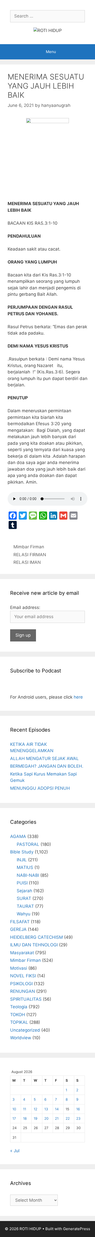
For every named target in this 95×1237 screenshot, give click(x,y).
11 (24, 1109)
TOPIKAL (19, 1022)
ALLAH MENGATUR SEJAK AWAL (44, 758)
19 (35, 1118)
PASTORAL (28, 844)
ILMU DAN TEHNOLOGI (34, 944)
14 (57, 1109)
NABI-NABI (28, 875)
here (78, 697)
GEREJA (18, 929)
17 (14, 1118)
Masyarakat (22, 952)
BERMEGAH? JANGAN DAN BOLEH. (46, 766)
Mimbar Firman (28, 546)
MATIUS (25, 867)
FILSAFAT (20, 921)
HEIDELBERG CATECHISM (36, 937)
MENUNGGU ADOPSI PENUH (40, 788)
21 (57, 1118)
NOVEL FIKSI (23, 975)
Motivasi (18, 968)
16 (78, 1109)
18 (25, 1118)
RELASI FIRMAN (29, 554)
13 (46, 1109)
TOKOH (17, 1014)
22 (68, 1118)
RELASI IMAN (27, 562)
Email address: (25, 607)
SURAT (24, 898)
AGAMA (18, 836)
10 (14, 1109)
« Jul (15, 1150)
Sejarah (24, 890)
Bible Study (21, 851)
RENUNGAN (22, 991)
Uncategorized (25, 1030)
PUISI (22, 882)
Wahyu (23, 913)
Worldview (20, 1037)
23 (78, 1118)
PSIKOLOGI (21, 983)
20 (46, 1118)
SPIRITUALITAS (26, 999)
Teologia (18, 1006)
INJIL (22, 859)
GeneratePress (76, 1228)
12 (35, 1109)
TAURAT (25, 906)
